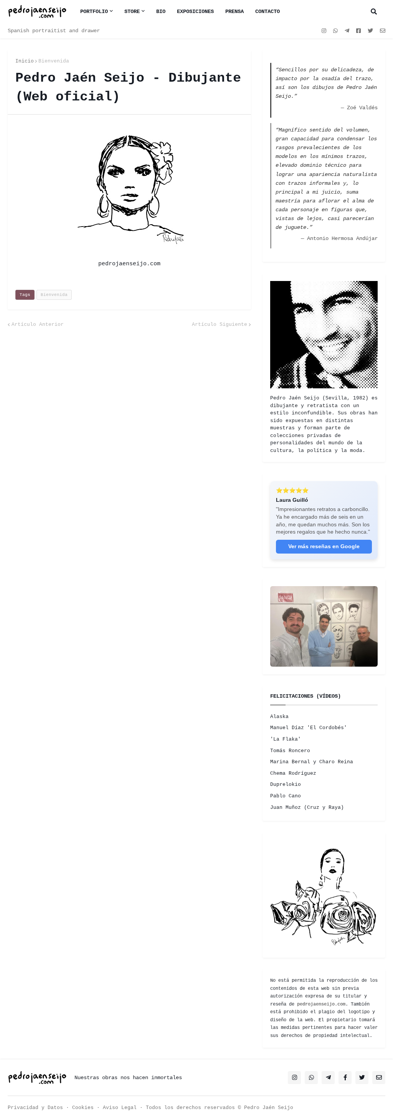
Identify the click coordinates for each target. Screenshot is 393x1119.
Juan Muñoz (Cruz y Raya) (307, 907)
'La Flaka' (285, 839)
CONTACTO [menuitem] (267, 11)
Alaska (279, 817)
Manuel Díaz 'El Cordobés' (308, 828)
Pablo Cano (285, 896)
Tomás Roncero (290, 851)
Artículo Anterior (38, 324)
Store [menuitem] (132, 11)
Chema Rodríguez (293, 873)
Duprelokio (285, 884)
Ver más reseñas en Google (324, 584)
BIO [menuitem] (160, 11)
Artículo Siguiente (219, 324)
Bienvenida (53, 61)
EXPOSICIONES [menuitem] (195, 11)
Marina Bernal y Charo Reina (311, 862)
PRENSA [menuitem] (234, 11)
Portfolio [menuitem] (94, 11)
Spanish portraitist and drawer (54, 31)
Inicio (24, 61)
